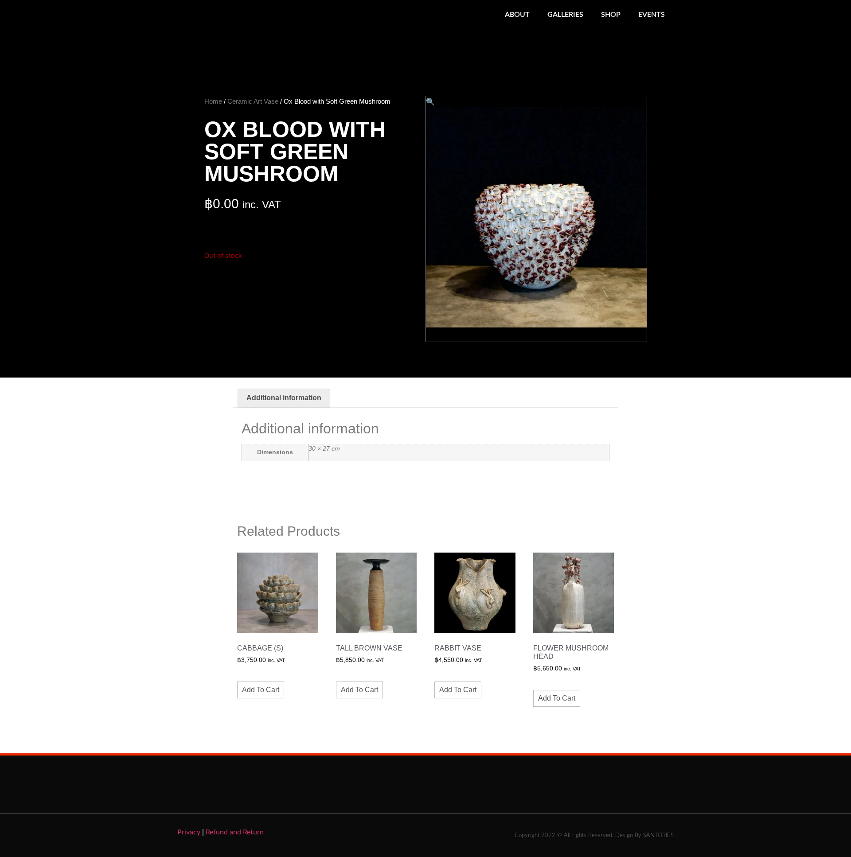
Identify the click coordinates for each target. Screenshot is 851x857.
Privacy (188, 832)
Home (213, 101)
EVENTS (651, 14)
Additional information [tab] (283, 397)
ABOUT (517, 14)
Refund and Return (235, 832)
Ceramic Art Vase (252, 101)
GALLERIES (565, 14)
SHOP (611, 14)
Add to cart (260, 689)
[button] (430, 101)
